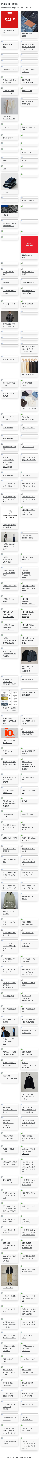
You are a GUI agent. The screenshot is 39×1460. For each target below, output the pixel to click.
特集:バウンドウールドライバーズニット (9, 1041)
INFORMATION (27, 1404)
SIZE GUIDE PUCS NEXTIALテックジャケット (28, 1096)
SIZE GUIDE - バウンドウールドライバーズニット (28, 1122)
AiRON (5, 215)
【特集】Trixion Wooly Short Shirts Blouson (8, 627)
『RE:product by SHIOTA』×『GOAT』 (9, 1348)
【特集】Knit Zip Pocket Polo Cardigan (28, 614)
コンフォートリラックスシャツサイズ (28, 1298)
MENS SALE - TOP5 (10, 838)
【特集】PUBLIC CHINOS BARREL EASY (9, 572)
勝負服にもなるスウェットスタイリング (9, 1195)
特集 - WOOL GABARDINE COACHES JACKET (9, 681)
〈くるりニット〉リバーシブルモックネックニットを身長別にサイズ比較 (28, 1167)
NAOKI (24, 160)
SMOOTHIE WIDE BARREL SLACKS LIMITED (9, 1258)
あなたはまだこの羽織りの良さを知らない (9, 764)
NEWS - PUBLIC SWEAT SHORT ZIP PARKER (9, 653)
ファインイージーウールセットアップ (28, 499)
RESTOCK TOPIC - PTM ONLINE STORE (9, 779)
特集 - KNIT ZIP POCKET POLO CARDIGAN (27, 668)
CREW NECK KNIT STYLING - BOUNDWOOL (9, 985)
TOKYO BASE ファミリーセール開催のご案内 (9, 803)
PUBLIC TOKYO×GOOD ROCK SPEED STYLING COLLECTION (8, 462)
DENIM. (5, 192)
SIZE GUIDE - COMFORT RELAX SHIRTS (9, 1245)
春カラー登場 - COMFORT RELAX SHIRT (9, 721)
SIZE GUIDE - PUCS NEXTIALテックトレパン (10, 1109)
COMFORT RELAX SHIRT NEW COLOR (9, 1406)
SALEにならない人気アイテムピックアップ (9, 827)
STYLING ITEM (8, 1288)
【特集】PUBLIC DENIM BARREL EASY (9, 546)
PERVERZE (6, 127)
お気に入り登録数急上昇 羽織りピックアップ (29, 1151)
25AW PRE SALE (28, 282)
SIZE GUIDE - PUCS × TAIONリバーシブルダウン (29, 1109)
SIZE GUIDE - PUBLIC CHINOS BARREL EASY (28, 1245)
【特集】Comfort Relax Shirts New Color (28, 588)
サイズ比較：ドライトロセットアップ (28, 486)
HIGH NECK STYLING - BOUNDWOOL (27, 998)
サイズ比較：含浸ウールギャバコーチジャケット (28, 972)
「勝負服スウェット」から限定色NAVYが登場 (28, 1182)
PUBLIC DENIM (8, 360)
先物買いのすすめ (28, 1359)
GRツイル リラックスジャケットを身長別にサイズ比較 (10, 1208)
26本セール (7, 282)
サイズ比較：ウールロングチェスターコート (9, 874)
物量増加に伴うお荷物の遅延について (28, 293)
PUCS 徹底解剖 (8, 996)
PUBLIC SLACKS (28, 375)
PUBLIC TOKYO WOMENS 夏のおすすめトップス (28, 46)
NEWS (5, 160)
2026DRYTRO (8, 138)
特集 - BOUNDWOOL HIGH (27, 827)
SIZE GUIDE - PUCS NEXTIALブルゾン (10, 1078)
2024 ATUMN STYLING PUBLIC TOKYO (9, 1372)
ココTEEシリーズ (28, 475)
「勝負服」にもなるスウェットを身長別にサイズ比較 (28, 1232)
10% (4, 169)
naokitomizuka (28, 200)
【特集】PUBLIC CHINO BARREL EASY (28, 640)
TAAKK (5, 200)
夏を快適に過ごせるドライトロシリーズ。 (9, 499)
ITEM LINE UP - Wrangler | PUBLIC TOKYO (8, 614)
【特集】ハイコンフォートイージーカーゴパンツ (28, 512)
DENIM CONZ (27, 152)
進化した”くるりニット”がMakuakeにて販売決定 (29, 1311)
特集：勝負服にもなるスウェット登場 (28, 1138)
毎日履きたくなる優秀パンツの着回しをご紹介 (9, 1324)
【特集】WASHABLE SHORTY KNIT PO (28, 601)
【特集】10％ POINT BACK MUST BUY (8, 559)
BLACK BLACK (27, 91)
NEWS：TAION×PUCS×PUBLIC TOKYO (29, 1065)
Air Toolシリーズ (28, 447)
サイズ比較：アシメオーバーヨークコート (28, 861)
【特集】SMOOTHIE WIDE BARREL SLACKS (9, 640)
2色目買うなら (27, 814)
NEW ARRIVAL (8, 428)
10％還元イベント (9, 69)
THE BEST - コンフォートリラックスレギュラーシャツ (9, 1430)
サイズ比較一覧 (28, 933)
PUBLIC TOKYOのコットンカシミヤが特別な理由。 (28, 348)
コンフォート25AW (29, 409)
